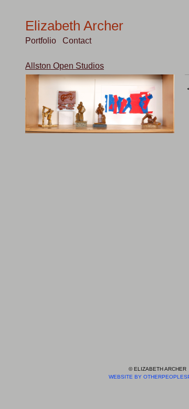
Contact (76, 40)
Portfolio (40, 40)
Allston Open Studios (64, 65)
